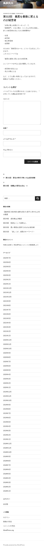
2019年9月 (7, 405)
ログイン (6, 517)
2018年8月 (7, 461)
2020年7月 (7, 361)
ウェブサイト (8, 150)
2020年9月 (7, 353)
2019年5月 (7, 422)
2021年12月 (7, 288)
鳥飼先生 (8, 3)
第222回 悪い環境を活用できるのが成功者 (19, 227)
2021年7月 (7, 310)
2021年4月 (7, 323)
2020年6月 (7, 366)
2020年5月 (7, 370)
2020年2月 (7, 383)
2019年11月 (7, 396)
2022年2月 (7, 279)
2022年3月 (7, 275)
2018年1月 (7, 491)
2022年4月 (7, 271)
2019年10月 (7, 400)
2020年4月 (7, 374)
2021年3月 (7, 327)
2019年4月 (7, 426)
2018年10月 (7, 452)
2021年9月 (7, 301)
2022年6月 (7, 262)
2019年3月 (7, 430)
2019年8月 (7, 409)
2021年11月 (7, 292)
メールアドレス (9, 139)
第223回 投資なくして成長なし (15, 223)
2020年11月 (7, 344)
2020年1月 (7, 387)
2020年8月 (7, 357)
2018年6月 (7, 469)
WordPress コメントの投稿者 (24, 245)
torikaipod (19, 13)
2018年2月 (7, 487)
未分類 (5, 504)
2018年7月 (7, 465)
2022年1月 (7, 284)
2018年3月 (7, 482)
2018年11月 (7, 448)
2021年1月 (7, 335)
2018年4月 (7, 478)
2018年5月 (7, 474)
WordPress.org (8, 530)
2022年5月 (7, 266)
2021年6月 (7, 314)
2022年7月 (7, 258)
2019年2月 (7, 435)
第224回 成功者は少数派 (12, 219)
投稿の (7, 521)
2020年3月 (7, 379)
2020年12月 (7, 340)
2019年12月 (7, 392)
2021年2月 (7, 331)
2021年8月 (7, 305)
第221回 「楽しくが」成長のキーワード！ (19, 232)
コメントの (9, 526)
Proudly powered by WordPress (14, 545)
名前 (5, 128)
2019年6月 (7, 417)
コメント (6, 99)
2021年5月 (7, 318)
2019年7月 (7, 413)
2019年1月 (7, 439)
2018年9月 (7, 456)
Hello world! (7, 245)
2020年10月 (7, 348)
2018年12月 (7, 443)
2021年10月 (7, 297)
